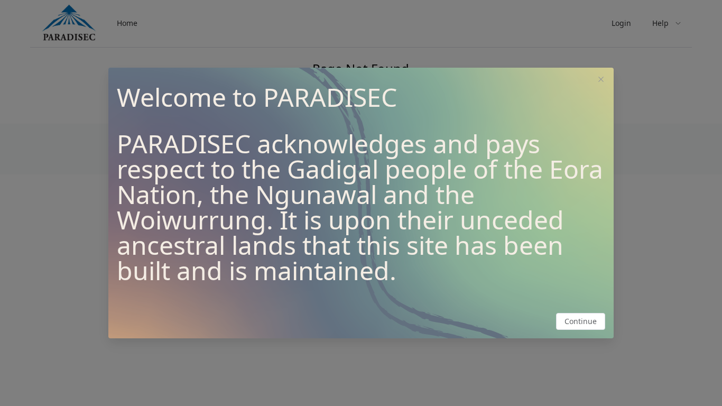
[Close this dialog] (601, 80)
